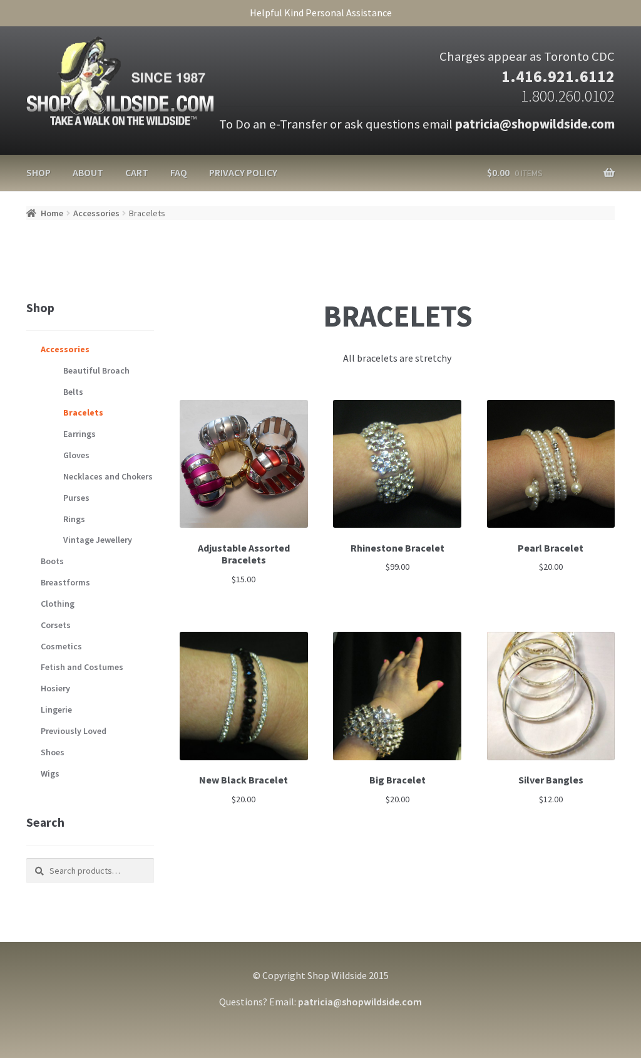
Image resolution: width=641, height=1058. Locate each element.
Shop (38, 172)
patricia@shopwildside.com (535, 124)
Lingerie (56, 709)
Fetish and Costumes (82, 667)
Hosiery (55, 688)
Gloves (76, 455)
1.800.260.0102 (568, 96)
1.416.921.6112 (558, 76)
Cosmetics (61, 646)
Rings (74, 519)
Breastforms (65, 582)
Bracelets (83, 412)
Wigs (50, 773)
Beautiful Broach (96, 370)
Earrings (79, 433)
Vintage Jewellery (97, 539)
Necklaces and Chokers (108, 476)
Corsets (56, 625)
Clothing (57, 603)
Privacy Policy (243, 172)
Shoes (52, 752)
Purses (76, 497)
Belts (73, 391)
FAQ (178, 172)
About (88, 172)
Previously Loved (73, 730)
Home (52, 213)
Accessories (96, 213)
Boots (52, 561)
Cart (136, 172)
